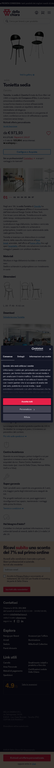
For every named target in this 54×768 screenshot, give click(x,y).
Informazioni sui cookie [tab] (40, 356)
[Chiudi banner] (50, 349)
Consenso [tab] (7, 356)
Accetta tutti (27, 401)
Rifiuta (27, 417)
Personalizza (25, 409)
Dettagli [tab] (21, 356)
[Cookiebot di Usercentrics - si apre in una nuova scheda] (32, 349)
